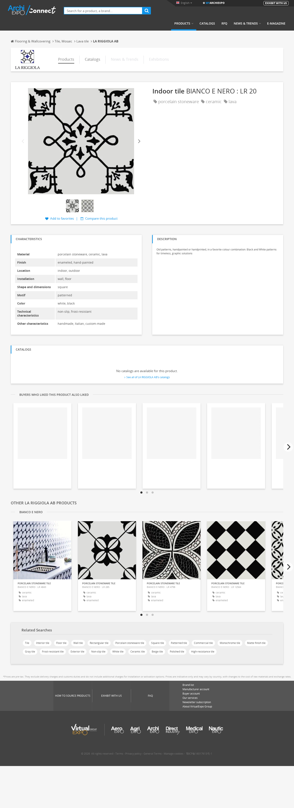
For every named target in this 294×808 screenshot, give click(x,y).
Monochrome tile (230, 643)
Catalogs (207, 23)
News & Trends (246, 23)
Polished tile (177, 651)
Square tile (157, 643)
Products (182, 23)
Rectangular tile (99, 643)
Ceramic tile (137, 651)
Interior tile (42, 643)
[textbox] (103, 10)
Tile (27, 643)
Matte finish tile (256, 643)
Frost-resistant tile (53, 651)
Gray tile (30, 651)
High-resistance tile (202, 651)
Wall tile (78, 643)
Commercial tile (203, 643)
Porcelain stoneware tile (129, 643)
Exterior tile (77, 651)
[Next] (139, 141)
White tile (118, 651)
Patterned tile (179, 643)
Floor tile (61, 643)
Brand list (188, 685)
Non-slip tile (98, 651)
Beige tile (157, 651)
